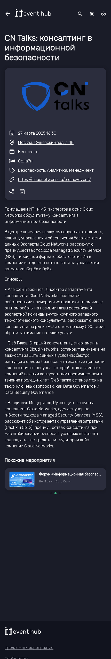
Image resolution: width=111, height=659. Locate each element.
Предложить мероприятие (29, 647)
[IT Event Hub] (33, 13)
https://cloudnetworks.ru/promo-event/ (54, 179)
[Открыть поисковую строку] (80, 14)
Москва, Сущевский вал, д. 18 (46, 142)
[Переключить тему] (92, 14)
